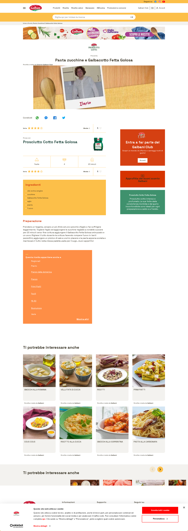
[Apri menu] (24, 8)
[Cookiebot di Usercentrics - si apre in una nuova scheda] (16, 526)
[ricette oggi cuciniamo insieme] (94, 33)
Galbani (25, 23)
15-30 (33, 301)
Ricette (66, 8)
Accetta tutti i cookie (160, 510)
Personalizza (158, 518)
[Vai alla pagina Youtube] (163, 2)
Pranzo (34, 279)
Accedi (143, 160)
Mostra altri (83, 319)
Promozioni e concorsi (116, 8)
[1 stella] (29, 128)
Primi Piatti (36, 286)
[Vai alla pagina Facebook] (155, 2)
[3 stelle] (35, 128)
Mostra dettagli (40, 526)
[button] (160, 469)
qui (43, 519)
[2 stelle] (32, 128)
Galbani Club (143, 8)
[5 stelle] (41, 128)
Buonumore (36, 308)
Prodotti (56, 8)
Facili (33, 293)
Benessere (90, 8)
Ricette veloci (77, 8)
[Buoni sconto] (153, 8)
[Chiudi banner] (184, 507)
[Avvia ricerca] (130, 17)
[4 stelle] (38, 128)
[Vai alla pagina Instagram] (160, 2)
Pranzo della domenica (41, 272)
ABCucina (101, 8)
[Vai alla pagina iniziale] (35, 8)
